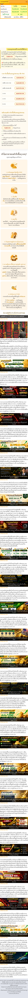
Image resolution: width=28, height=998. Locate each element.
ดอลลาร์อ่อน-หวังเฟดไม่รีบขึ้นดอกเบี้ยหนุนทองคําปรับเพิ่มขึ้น (14, 961)
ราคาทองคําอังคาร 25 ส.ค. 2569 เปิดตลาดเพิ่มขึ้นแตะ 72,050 (14, 611)
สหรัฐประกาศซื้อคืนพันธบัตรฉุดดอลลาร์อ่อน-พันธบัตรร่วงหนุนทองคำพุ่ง (14, 854)
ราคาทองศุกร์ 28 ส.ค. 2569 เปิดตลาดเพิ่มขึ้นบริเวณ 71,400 (14, 450)
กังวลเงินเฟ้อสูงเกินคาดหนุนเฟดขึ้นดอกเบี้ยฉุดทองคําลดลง (14, 530)
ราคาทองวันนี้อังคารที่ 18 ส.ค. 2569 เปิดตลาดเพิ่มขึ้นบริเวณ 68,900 (14, 934)
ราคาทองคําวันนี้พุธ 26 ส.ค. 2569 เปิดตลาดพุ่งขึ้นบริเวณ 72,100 (13, 557)
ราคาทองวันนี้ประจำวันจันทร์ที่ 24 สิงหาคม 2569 (15, 671)
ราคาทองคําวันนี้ (4, 1)
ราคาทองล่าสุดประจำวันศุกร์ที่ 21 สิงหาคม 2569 (15, 779)
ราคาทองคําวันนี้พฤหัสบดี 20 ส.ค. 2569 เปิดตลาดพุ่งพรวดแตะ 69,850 (14, 827)
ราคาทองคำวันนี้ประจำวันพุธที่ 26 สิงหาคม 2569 (15, 563)
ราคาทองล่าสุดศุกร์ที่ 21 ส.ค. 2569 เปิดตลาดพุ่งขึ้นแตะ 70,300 (14, 773)
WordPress (16, 993)
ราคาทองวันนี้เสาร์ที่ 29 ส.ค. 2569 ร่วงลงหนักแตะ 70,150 (14, 396)
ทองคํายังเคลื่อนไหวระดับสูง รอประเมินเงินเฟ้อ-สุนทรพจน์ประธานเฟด (14, 584)
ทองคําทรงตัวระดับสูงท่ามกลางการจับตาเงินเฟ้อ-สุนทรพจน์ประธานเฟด (14, 692)
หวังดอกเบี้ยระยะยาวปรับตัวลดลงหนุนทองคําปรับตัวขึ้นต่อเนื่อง (14, 800)
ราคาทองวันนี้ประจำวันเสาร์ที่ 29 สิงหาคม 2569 (15, 402)
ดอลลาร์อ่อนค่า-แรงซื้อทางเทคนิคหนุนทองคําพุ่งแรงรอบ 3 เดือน (14, 746)
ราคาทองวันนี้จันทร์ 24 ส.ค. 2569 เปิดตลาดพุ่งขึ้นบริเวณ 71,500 (13, 665)
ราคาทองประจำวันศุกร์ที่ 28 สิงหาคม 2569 (14, 456)
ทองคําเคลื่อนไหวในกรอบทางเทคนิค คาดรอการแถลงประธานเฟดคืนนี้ (14, 477)
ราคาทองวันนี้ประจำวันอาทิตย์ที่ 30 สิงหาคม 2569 (15, 375)
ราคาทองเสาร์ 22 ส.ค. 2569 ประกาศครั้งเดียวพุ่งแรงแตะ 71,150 (14, 719)
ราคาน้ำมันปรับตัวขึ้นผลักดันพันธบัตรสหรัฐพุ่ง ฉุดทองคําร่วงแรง (14, 907)
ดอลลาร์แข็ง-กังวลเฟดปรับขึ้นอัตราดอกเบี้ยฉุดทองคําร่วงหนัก (14, 423)
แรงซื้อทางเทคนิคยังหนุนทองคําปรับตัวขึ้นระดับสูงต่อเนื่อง (14, 638)
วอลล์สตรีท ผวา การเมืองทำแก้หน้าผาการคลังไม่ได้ (12, 316)
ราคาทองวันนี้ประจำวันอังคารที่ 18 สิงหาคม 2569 (15, 940)
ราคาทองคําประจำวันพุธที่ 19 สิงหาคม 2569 (14, 886)
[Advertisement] (14, 34)
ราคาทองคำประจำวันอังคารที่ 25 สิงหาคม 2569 (15, 617)
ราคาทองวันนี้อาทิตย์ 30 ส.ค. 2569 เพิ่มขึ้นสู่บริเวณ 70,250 (14, 369)
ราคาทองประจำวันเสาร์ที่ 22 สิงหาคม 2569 (14, 725)
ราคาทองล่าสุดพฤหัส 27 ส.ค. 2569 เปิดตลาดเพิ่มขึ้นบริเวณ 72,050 (14, 504)
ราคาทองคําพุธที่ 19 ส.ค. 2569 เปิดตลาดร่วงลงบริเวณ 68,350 (14, 881)
